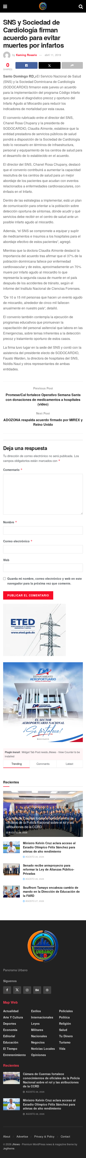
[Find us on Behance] (37, 990)
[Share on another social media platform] (72, 65)
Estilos (36, 1011)
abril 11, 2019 (53, 55)
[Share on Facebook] (26, 65)
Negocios (38, 1042)
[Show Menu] (5, 6)
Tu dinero (66, 1036)
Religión (65, 1023)
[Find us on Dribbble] (47, 990)
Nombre (10, 522)
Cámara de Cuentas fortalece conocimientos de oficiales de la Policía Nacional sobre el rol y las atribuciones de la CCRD (40, 822)
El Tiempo (10, 1048)
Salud (63, 1030)
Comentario (13, 470)
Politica (64, 1017)
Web (6, 560)
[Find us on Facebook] (7, 990)
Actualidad (11, 1011)
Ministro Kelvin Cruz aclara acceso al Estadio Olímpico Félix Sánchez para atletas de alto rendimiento (49, 847)
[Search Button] (81, 6)
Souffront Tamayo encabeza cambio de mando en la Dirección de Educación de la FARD (51, 891)
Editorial (9, 1036)
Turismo (65, 1042)
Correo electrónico (18, 541)
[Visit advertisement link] (43, 702)
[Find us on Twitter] (17, 990)
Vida (62, 1048)
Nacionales (39, 1036)
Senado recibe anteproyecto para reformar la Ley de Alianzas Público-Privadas (48, 869)
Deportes (9, 1023)
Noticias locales (43, 1048)
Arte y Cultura (13, 1017)
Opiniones (38, 1055)
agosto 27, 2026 (34, 901)
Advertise (22, 1136)
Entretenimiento (14, 1055)
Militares (37, 1030)
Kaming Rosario (26, 55)
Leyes (35, 1023)
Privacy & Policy (44, 1136)
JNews (16, 1144)
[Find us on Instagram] (27, 990)
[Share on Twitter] (50, 65)
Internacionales (42, 1017)
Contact (65, 1136)
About (6, 1136)
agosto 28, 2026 (17, 832)
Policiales (66, 1011)
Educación (10, 1042)
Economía (10, 1030)
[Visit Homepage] (43, 6)
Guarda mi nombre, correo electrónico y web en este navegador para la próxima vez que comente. (44, 580)
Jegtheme (8, 1148)
